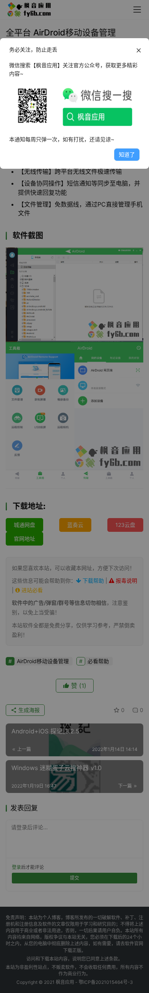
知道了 (127, 154)
